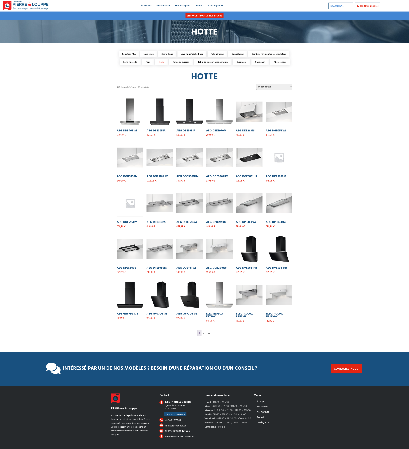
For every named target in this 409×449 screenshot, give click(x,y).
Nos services (163, 6)
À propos (146, 6)
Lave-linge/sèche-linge (192, 54)
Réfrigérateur (217, 54)
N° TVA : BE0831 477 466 (177, 431)
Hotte (161, 62)
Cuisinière (241, 62)
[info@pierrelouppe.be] (161, 425)
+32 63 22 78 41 (173, 420)
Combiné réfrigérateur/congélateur (268, 54)
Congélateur (238, 54)
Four (148, 62)
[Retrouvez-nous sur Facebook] (161, 436)
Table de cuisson (181, 62)
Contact (199, 6)
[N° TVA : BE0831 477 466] (161, 431)
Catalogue (214, 6)
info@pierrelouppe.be (175, 425)
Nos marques (182, 6)
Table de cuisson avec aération (213, 62)
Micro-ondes (280, 62)
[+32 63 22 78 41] (161, 420)
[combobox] (340, 6)
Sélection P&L (129, 54)
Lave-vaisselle (130, 62)
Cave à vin (260, 62)
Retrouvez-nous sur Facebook (180, 436)
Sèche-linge (167, 54)
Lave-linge (148, 54)
